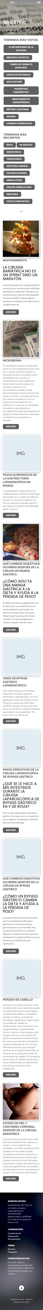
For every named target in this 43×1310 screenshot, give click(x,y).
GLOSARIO (26, 30)
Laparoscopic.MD (12, 30)
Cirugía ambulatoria (19, 187)
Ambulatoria (14, 180)
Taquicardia (14, 159)
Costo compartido (17, 201)
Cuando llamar (14, 1233)
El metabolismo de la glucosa (21, 49)
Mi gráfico (26, 144)
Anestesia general (17, 166)
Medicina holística (17, 57)
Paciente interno (16, 173)
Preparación (13, 1236)
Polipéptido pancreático (21, 90)
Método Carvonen (17, 109)
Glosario (11, 1249)
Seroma (11, 116)
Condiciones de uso (19, 1258)
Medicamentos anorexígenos (21, 101)
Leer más (11, 312)
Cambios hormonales (19, 123)
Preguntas (12, 1252)
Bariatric (12, 33)
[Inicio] (3, 2)
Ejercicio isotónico (18, 74)
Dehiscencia (13, 152)
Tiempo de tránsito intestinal (21, 66)
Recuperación (14, 1239)
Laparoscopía (15, 1229)
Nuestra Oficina (17, 1201)
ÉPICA (9, 144)
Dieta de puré (14, 81)
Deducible (12, 194)
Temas (11, 1245)
